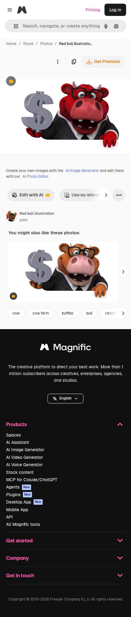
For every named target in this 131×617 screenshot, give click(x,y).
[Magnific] (65, 348)
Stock (28, 43)
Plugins (18, 494)
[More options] (57, 61)
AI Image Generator (82, 170)
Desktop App (23, 502)
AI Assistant (17, 442)
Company (17, 558)
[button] (65, 398)
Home (11, 43)
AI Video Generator (24, 457)
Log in (115, 10)
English (65, 398)
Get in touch (20, 575)
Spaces (13, 435)
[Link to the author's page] (11, 216)
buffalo (67, 313)
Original (39, 82)
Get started (19, 540)
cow (16, 313)
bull (89, 313)
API (9, 517)
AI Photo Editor (35, 176)
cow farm (41, 313)
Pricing (93, 10)
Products (16, 424)
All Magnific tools (23, 524)
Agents (18, 487)
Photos (46, 43)
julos (23, 219)
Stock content (20, 472)
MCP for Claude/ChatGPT (31, 479)
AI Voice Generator (24, 464)
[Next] (106, 195)
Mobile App (17, 509)
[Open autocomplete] (13, 26)
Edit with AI (27, 196)
